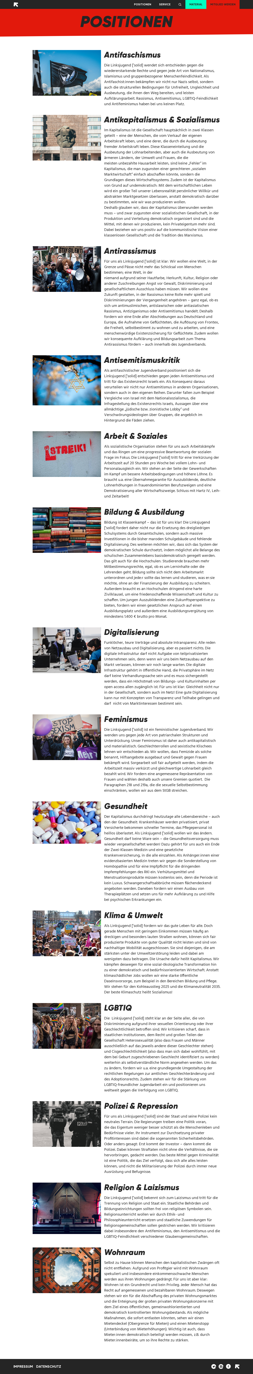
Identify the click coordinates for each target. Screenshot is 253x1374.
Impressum (23, 1366)
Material (195, 4)
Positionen (142, 4)
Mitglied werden (223, 4)
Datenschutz (48, 1366)
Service (165, 4)
